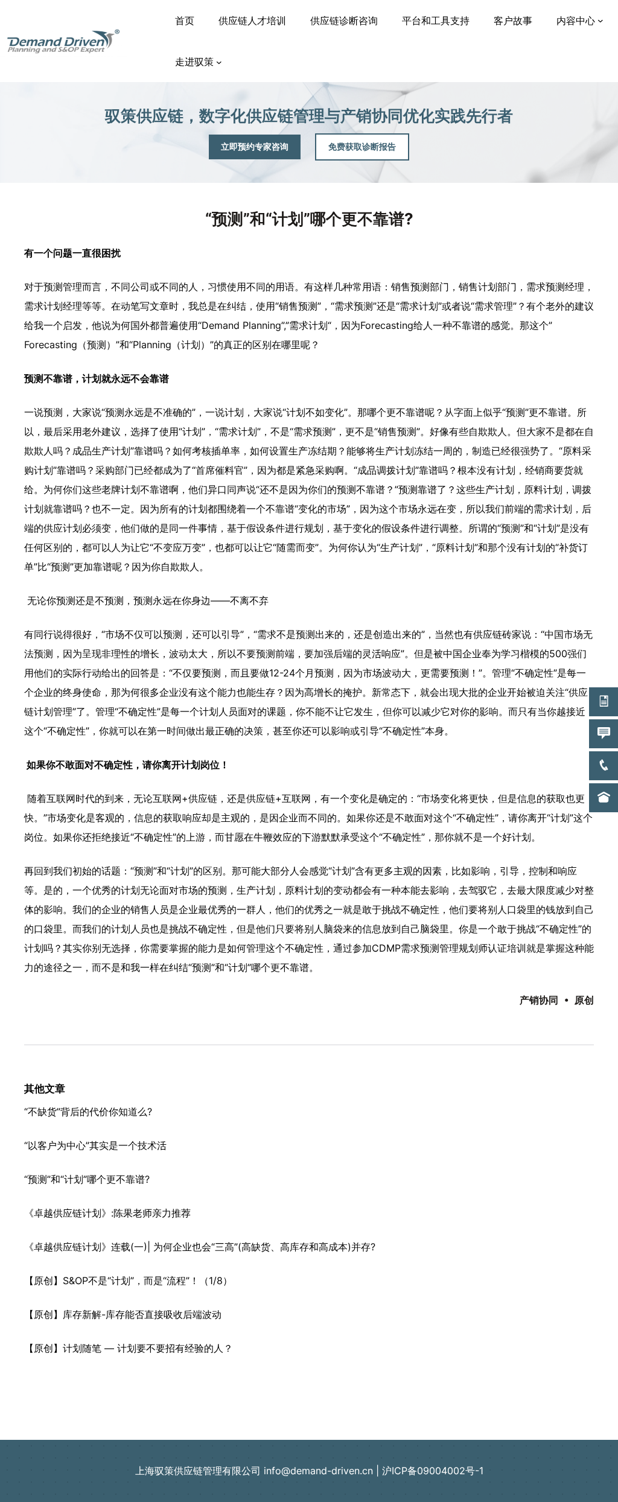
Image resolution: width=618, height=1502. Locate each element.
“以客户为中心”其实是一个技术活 (95, 1145)
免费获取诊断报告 (362, 146)
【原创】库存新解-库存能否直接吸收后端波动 (122, 1314)
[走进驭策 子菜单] (219, 62)
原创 (584, 1000)
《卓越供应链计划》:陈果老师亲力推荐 (107, 1213)
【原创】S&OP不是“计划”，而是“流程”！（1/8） (128, 1280)
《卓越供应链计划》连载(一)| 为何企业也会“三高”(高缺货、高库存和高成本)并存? (199, 1247)
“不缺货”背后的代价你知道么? (88, 1112)
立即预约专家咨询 (254, 146)
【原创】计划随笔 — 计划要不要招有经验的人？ (128, 1348)
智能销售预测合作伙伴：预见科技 (309, 1407)
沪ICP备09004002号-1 (432, 1471)
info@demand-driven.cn (318, 1471)
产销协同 (539, 1000)
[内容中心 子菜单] (600, 21)
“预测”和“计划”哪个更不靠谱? (87, 1179)
